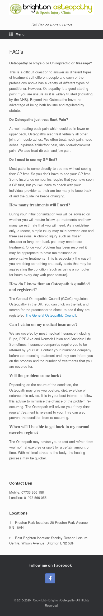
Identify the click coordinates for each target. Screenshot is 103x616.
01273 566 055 (35, 497)
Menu (20, 34)
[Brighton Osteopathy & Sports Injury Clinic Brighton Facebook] (50, 578)
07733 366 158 (32, 492)
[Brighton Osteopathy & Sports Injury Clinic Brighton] (51, 9)
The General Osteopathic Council (50, 315)
